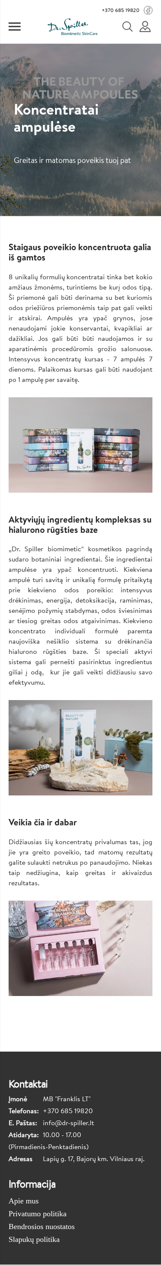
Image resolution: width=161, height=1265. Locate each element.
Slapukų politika (34, 1239)
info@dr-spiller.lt (68, 1122)
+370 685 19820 (121, 10)
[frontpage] (72, 26)
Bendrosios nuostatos (42, 1226)
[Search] (133, 26)
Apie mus (24, 1201)
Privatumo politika (38, 1213)
